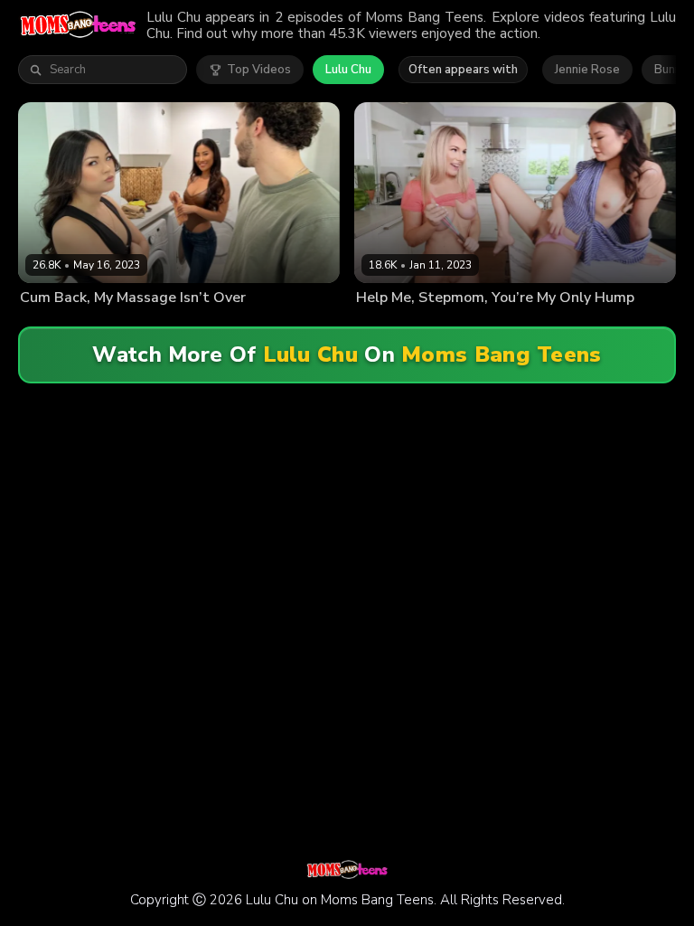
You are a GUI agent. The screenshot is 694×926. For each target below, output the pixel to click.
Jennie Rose (587, 69)
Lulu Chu (348, 69)
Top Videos (259, 69)
